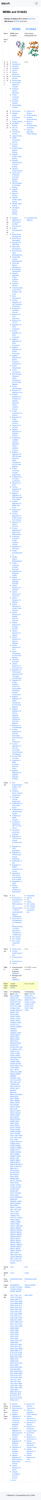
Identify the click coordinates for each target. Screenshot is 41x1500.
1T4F (20, 1295)
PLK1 (12, 1137)
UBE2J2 (17, 1238)
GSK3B (12, 1064)
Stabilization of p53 (17, 862)
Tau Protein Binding (30, 1434)
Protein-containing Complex (15, 97)
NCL (16, 1109)
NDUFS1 (13, 1111)
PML (15, 1137)
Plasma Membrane (15, 73)
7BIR (11, 1381)
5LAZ (16, 1355)
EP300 (12, 1047)
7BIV (19, 1381)
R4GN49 (27, 1287)
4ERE (20, 1320)
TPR (11, 1218)
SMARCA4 (13, 1199)
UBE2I (12, 1238)
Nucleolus (15, 66)
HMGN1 (18, 1074)
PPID (31, 1000)
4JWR (20, 1326)
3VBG (16, 1318)
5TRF (16, 1359)
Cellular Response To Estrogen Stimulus (16, 625)
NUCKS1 (18, 1119)
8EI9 (16, 1392)
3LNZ (16, 1314)
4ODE (17, 1332)
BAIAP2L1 (19, 1010)
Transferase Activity (16, 133)
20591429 (31, 19)
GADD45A (13, 1057)
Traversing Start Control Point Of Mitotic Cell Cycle (17, 291)
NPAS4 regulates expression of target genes (16, 888)
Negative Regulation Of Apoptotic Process (16, 432)
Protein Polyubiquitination (17, 230)
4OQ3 (12, 1338)
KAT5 (12, 1086)
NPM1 (18, 1115)
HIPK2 (12, 1072)
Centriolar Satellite (15, 102)
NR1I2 (12, 1117)
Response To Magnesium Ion (17, 391)
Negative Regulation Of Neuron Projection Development (16, 359)
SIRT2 (17, 1195)
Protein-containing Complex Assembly (15, 566)
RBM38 (12, 1162)
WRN (17, 1257)
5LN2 (20, 1355)
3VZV (20, 1318)
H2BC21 (17, 1066)
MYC (11, 1105)
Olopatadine (31, 895)
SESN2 (12, 1191)
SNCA (12, 1203)
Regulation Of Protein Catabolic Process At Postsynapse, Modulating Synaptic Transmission (16, 687)
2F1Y (20, 1299)
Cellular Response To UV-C (16, 647)
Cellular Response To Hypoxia (16, 633)
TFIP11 (12, 1211)
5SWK (12, 1359)
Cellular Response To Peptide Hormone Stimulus (16, 616)
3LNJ (12, 1314)
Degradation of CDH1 (17, 882)
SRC (11, 1205)
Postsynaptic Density (16, 77)
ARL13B (32, 994)
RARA (19, 1156)
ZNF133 (19, 1261)
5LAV (16, 1353)
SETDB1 (18, 1193)
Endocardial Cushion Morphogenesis (17, 259)
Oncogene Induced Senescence (16, 799)
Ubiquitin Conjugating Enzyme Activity (16, 1475)
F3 (11, 1049)
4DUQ (30, 1295)
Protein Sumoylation (16, 371)
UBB (17, 1226)
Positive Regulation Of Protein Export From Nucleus (17, 517)
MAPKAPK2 (14, 1096)
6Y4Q (12, 1377)
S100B (12, 1189)
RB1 (17, 1158)
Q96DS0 (18, 1291)
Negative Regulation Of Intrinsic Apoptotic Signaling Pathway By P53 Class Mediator (16, 716)
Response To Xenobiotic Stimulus (16, 310)
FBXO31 (15, 1049)
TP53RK (13, 1216)
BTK (17, 1012)
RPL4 (18, 1172)
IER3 (18, 1078)
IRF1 (19, 1080)
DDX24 (12, 1039)
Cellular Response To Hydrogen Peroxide (16, 580)
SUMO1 (18, 1207)
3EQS (12, 1307)
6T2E (16, 1375)
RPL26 (17, 1170)
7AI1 (15, 1379)
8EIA (19, 1392)
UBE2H (18, 1236)
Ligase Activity (17, 136)
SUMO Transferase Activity (16, 140)
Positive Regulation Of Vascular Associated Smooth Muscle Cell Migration (17, 749)
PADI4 (12, 1123)
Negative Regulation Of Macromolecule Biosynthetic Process (17, 1459)
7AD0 (20, 1377)
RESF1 (17, 1162)
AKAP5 (12, 998)
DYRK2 (18, 1043)
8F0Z (19, 1394)
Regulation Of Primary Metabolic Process (16, 1450)
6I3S (15, 1369)
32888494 (15, 980)
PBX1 (12, 1125)
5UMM (12, 1361)
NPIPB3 (12, 1115)
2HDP (20, 1301)
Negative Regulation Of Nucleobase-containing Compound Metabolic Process (16, 1420)
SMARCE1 (13, 1201)
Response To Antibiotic (16, 510)
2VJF (20, 1305)
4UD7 (16, 1340)
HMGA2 (12, 1074)
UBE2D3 (19, 1230)
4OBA (17, 1330)
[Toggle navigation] (36, 3)
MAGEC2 (13, 1092)
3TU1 (20, 1316)
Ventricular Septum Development (16, 265)
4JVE (12, 1326)
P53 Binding (16, 111)
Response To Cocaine (16, 426)
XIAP (16, 1259)
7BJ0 (12, 1383)
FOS (17, 1051)
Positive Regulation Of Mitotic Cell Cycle (16, 504)
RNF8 (12, 1168)
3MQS (20, 1314)
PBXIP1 (17, 1125)
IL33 (16, 1080)
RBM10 (17, 1160)
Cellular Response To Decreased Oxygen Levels (32, 1444)
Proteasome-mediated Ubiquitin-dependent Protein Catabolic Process (16, 444)
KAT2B (16, 1084)
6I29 (11, 1369)
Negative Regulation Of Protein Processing (16, 350)
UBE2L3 (18, 1240)
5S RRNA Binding (15, 124)
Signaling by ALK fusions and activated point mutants (16, 876)
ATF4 (16, 1006)
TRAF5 (20, 1218)
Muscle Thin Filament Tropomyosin (31, 1406)
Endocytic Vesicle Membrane (15, 91)
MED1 (12, 1100)
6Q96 (16, 1371)
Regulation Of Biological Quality (16, 573)
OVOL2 (17, 1121)
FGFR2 (12, 988)
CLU (17, 1024)
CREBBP (19, 1027)
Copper (29, 902)
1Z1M (16, 1297)
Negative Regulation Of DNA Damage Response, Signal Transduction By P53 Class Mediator (16, 459)
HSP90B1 (13, 1078)
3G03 (16, 1307)
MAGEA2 (13, 1090)
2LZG (12, 1303)
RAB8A (12, 1152)
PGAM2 (18, 1131)
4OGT (12, 1336)
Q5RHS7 (33, 1285)
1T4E (16, 1295)
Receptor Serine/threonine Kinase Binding (17, 163)
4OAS (12, 1330)
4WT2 (17, 1342)
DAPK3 (12, 1037)
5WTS (12, 1363)
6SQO (20, 1373)
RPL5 (12, 1174)
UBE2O (17, 1242)
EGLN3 (12, 1045)
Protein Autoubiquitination (17, 553)
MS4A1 (12, 1103)
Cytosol (14, 70)
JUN (18, 1082)
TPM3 (27, 1010)
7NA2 (20, 1385)
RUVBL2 (19, 1181)
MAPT (12, 1098)
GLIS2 (12, 1059)
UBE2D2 (13, 1230)
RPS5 (16, 1177)
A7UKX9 (13, 1289)
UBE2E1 (19, 1232)
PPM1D (12, 1142)
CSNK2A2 (13, 1031)
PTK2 (17, 1150)
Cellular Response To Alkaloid (16, 600)
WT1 (21, 1257)
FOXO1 (12, 1053)
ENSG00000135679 (16, 1280)
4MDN (12, 1328)
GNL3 (17, 1059)
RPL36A (13, 1172)
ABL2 (12, 996)
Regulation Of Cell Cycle (16, 547)
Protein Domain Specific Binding (17, 150)
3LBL (20, 1312)
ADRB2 (16, 996)
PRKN (18, 1144)
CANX (17, 1014)
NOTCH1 (18, 1113)
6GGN (12, 1367)
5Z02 (20, 1363)
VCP (20, 1255)
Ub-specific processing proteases (16, 832)
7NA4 (16, 1388)
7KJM (12, 1385)
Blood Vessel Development (16, 235)
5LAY (12, 1355)
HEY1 (12, 1070)
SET (16, 1191)
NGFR (18, 1111)
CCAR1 (12, 1018)
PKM (20, 1135)
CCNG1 (12, 1020)
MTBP (17, 1103)
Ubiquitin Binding (15, 190)
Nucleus (15, 62)
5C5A (16, 1349)
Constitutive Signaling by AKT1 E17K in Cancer (17, 825)
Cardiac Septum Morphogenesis (17, 559)
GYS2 (12, 1066)
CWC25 (12, 1035)
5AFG (12, 1349)
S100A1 (12, 1185)
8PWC (12, 1400)
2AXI (20, 1297)
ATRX (18, 1008)
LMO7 (17, 1088)
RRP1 (18, 1179)
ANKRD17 (13, 1000)
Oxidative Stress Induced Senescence (17, 793)
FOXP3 (12, 1055)
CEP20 (27, 996)
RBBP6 (12, 1160)
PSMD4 (19, 1148)
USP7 (16, 1255)
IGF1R (12, 1080)
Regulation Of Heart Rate (16, 243)
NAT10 (12, 1109)
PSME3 (12, 1150)
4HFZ (21, 1322)
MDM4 (17, 1098)
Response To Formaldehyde (17, 726)
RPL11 (16, 1168)
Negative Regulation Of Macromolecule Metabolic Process (17, 1433)
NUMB (12, 1121)
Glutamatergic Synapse (16, 106)
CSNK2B (13, 1033)
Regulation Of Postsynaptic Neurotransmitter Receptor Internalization (17, 674)
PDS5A (12, 1131)
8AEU (17, 1390)
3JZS (12, 1312)
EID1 (17, 1045)
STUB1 (27, 1006)
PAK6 (17, 1123)
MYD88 (16, 1105)
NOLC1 (12, 1113)
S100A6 (18, 1187)
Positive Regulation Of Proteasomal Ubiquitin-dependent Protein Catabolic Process (16, 401)
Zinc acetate (16, 937)
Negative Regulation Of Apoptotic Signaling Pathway (16, 774)
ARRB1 (12, 1004)
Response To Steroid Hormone (16, 524)
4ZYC (12, 1346)
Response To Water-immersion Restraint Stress (16, 764)
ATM (19, 1006)
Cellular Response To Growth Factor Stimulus (17, 607)
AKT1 (17, 998)
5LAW (20, 1353)
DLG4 (16, 1041)
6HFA (20, 1367)
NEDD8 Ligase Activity (17, 204)
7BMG (20, 1383)
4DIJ (15, 1320)
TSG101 (13, 1226)
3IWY (12, 1309)
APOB (12, 1002)
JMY (15, 1082)
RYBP (12, 1183)
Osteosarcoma (17, 961)
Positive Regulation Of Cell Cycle (16, 489)
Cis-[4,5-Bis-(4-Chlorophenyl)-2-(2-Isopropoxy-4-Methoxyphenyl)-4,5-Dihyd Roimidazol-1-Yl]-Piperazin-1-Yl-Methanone (17, 926)
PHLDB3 (17, 1133)
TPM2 (31, 1008)
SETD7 (12, 1193)
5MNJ (12, 1357)
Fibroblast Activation (15, 660)
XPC (20, 1259)
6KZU (12, 1371)
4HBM (16, 1322)
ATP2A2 (13, 1008)
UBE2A (12, 1228)
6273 (26, 1267)
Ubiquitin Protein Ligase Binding (17, 156)
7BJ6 (15, 1383)
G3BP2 (17, 1055)
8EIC (15, 1394)
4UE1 (20, 1340)
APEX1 (19, 1000)
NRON (12, 1119)
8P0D (20, 1398)
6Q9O (16, 1373)
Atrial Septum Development (16, 270)
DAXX (17, 1037)
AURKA (12, 1010)
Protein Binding (17, 121)
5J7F (20, 1351)
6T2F (20, 1375)
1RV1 (12, 1295)
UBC (21, 1226)
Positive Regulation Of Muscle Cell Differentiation (16, 531)
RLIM (16, 1164)
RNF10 (20, 1164)
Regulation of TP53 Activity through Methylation (16, 855)
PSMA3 (12, 1146)
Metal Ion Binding (15, 194)
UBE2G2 (13, 1236)
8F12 (15, 1396)
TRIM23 (12, 1222)
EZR (20, 1047)
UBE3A (12, 1250)
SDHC (17, 1189)
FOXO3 (17, 1053)
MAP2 (20, 1094)
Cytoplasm (15, 68)
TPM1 (27, 1008)
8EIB (11, 1394)
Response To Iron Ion (16, 321)
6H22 (16, 1367)
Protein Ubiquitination (16, 367)
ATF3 (12, 1006)
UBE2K (12, 1240)
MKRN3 (17, 1100)
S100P (31, 1004)
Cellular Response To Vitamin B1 (16, 594)
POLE (20, 1137)
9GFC (17, 1400)
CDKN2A (13, 1022)
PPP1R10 (19, 1142)
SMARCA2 (18, 1197)
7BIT (15, 1381)
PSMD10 (13, 1148)
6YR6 (16, 1377)
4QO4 (16, 1338)
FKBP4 (34, 998)
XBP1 (12, 1259)
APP (16, 1002)
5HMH (21, 1349)
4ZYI (20, 1346)
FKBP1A (13, 1051)
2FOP (12, 1301)
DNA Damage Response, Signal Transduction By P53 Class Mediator (16, 379)
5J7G (12, 1353)
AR (19, 1002)
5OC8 (20, 1357)
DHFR (12, 1041)
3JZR (20, 1309)
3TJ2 (11, 1316)
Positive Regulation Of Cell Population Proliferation (17, 303)
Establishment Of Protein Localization (17, 479)
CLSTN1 (13, 1024)
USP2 (12, 1255)
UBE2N (12, 1242)
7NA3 (12, 1388)
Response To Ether (16, 484)
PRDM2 (12, 1144)
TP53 (12, 1213)
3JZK (16, 1309)
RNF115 (12, 1166)
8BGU (12, 1392)
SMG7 (20, 1201)
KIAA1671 (17, 1086)
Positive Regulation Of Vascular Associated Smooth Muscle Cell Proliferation (17, 735)
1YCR (12, 1297)
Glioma (14, 963)
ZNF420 (12, 1263)
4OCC (12, 1332)
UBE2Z (17, 1248)
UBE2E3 (19, 1234)
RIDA (12, 1164)
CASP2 (12, 1016)
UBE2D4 (13, 1232)
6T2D (12, 1375)
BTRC (12, 1014)
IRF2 (11, 1082)
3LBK (16, 1312)
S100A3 (33, 1002)
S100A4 (12, 1187)
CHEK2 (19, 1022)
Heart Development (16, 297)
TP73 (18, 1216)
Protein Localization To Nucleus (17, 413)
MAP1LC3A (14, 1094)
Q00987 (12, 1291)
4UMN (12, 1342)
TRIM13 (17, 1220)
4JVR (16, 1326)
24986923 (15, 973)
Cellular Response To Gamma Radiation (16, 640)
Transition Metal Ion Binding (32, 126)
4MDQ (17, 1328)
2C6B (16, 1299)
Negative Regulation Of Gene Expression (16, 342)
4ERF (12, 1322)
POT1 (12, 1140)
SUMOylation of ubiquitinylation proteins (17, 811)
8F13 (19, 1396)
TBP (15, 1209)
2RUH (12, 1305)
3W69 (12, 1320)
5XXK (17, 1363)
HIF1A (16, 1070)
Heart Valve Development (16, 248)
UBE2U (12, 1248)
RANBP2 (13, 1156)
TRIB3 (12, 1220)
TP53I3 (16, 1213)
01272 (12, 1273)
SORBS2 (18, 1203)
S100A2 (31, 29)
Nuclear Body (16, 80)
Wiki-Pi (5, 3)
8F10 (11, 1396)
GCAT (19, 1057)
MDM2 (16, 29)
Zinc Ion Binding (15, 128)
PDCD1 (12, 1127)
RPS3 (12, 1177)
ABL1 (17, 994)
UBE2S (18, 1246)
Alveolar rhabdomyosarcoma (17, 953)
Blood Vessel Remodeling (16, 239)
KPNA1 (12, 1088)
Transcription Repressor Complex (16, 84)
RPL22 (12, 1170)
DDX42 (17, 1039)
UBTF (12, 1253)
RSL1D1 (13, 1181)
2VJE (16, 1305)
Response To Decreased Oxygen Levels (32, 1428)
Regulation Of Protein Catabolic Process (16, 420)
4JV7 (16, 1324)
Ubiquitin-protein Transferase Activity (16, 116)
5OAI (16, 1357)
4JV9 (20, 1324)
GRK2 (18, 1061)
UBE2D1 (18, 1228)
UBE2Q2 (19, 1244)
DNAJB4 (13, 1043)
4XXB (12, 1344)
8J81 (16, 1398)
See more (13, 1480)
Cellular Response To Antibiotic (16, 588)
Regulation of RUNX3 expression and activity (17, 868)
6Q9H (20, 1371)
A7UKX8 (19, 1287)
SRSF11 (13, 1207)
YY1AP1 (13, 1261)
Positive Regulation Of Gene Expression (16, 334)
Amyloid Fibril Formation (16, 757)
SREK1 (16, 1205)
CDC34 (18, 1020)
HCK (12, 1068)
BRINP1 (12, 1012)
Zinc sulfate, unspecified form (16, 943)
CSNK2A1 (13, 1029)
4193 (11, 1267)
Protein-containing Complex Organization (16, 471)
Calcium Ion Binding (31, 112)
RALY (12, 1154)
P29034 (27, 1285)
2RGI (26, 1295)
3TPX (16, 1316)
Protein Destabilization (17, 387)
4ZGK (20, 1344)
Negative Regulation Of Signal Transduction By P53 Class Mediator (16, 701)
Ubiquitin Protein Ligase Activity (17, 199)
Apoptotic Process (15, 284)
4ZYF (16, 1346)
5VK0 (17, 1361)
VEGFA (12, 1257)
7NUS (20, 1388)
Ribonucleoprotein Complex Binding (17, 185)
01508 (27, 1273)
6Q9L (12, 1373)
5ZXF (12, 1365)
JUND (12, 1084)
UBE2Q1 (13, 1244)
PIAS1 (12, 1135)
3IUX (20, 1307)
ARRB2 (17, 1004)
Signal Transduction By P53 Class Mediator (16, 654)
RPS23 (16, 1174)
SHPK (12, 1195)
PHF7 (12, 1133)
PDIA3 (12, 1129)
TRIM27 (18, 1222)
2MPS (20, 1303)
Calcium (29, 898)
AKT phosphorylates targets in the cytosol (17, 786)
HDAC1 (17, 1068)
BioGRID (17, 21)
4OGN (16, 1334)
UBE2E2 (13, 1234)
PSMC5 (18, 1146)
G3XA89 (19, 1289)
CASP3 (17, 1016)
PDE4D (17, 1127)
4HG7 (12, 1324)
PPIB (16, 1140)
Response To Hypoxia (31, 1423)
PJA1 (16, 1135)
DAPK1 (18, 1035)
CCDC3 (17, 1018)
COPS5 (12, 1027)
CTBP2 (19, 1033)
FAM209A (28, 998)
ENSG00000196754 (31, 1280)
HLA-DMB (18, 1072)
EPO (31, 996)
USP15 (16, 1253)
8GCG (12, 1398)
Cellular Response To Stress (16, 1468)
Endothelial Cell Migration (32, 219)
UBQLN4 (18, 1250)
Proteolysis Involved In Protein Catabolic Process (16, 540)
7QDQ (12, 1390)
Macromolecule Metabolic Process (17, 1410)
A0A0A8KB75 (14, 1285)
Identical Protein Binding (17, 170)
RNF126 (18, 1166)
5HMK (16, 1351)
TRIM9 (17, 1224)
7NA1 (16, 1385)
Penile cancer (16, 949)
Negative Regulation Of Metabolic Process (16, 1442)
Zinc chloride (16, 939)
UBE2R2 (13, 1246)
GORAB (12, 1061)
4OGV (16, 1336)
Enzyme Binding (15, 145)
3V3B (12, 1318)
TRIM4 (12, 1224)
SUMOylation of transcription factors (17, 805)
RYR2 (16, 1183)
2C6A (12, 1299)
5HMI (12, 1351)
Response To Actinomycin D (31, 1438)
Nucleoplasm (16, 64)
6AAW (16, 1365)
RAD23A (18, 1152)
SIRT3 (12, 1197)
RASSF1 (13, 1158)
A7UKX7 (13, 1287)
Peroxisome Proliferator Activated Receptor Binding (16, 177)
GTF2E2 (18, 1064)
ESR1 (17, 1047)
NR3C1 (17, 1117)
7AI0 (11, 1379)
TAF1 (12, 1209)
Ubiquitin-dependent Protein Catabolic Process (15, 277)
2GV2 (16, 1301)
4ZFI (16, 1344)
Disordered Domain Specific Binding (15, 211)
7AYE (19, 1379)
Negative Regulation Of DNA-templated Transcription (17, 496)
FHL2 (20, 1049)
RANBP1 (17, 1154)
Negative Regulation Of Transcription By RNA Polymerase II (16, 222)
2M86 (16, 1303)
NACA (18, 1107)
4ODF (12, 1334)
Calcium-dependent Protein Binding (32, 132)
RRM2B (12, 1179)
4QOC (12, 1340)
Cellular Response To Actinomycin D (17, 666)
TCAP (19, 1209)
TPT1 (15, 1218)
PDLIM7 (17, 1129)
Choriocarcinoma (17, 958)
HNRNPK (13, 1076)
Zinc (13, 895)
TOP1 (17, 1211)
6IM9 (18, 1369)
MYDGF (12, 1107)
